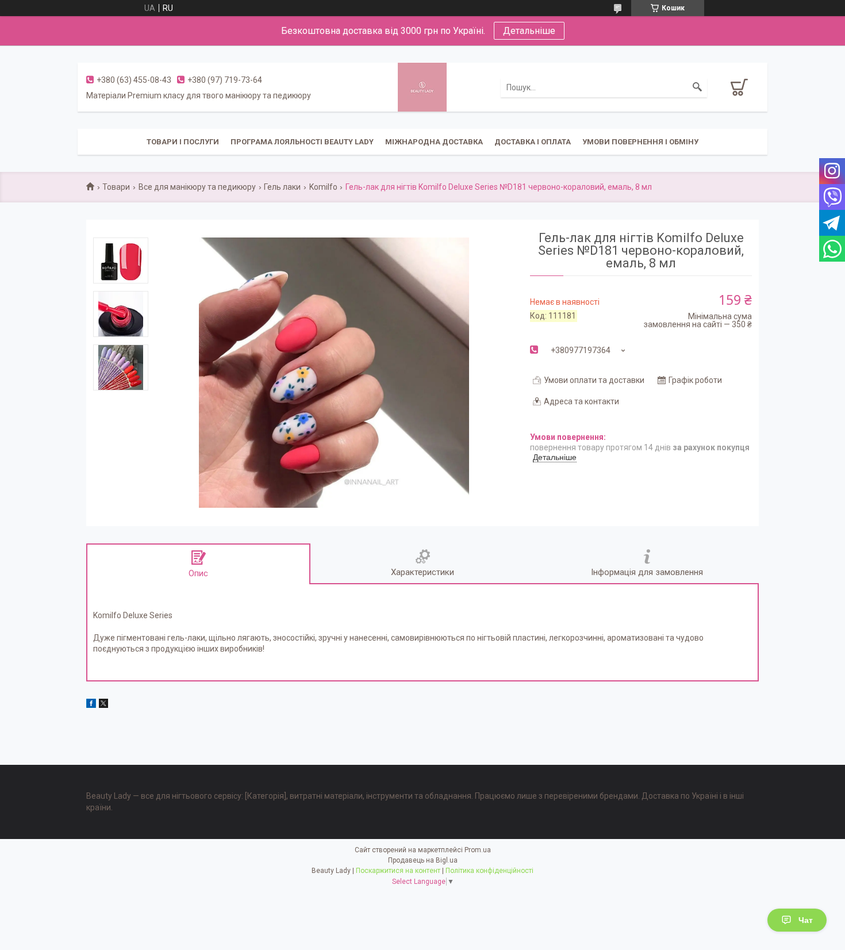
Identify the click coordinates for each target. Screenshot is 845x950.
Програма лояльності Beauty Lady (302, 141)
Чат (805, 920)
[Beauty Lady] (422, 86)
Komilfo (323, 186)
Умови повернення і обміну (640, 141)
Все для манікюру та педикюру (197, 186)
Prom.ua (477, 850)
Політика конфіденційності (489, 871)
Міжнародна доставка (434, 141)
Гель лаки (282, 186)
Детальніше (529, 30)
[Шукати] (697, 87)
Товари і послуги (183, 141)
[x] (103, 705)
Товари (116, 186)
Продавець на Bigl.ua (423, 860)
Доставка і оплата (532, 141)
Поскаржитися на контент (398, 871)
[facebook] (91, 705)
